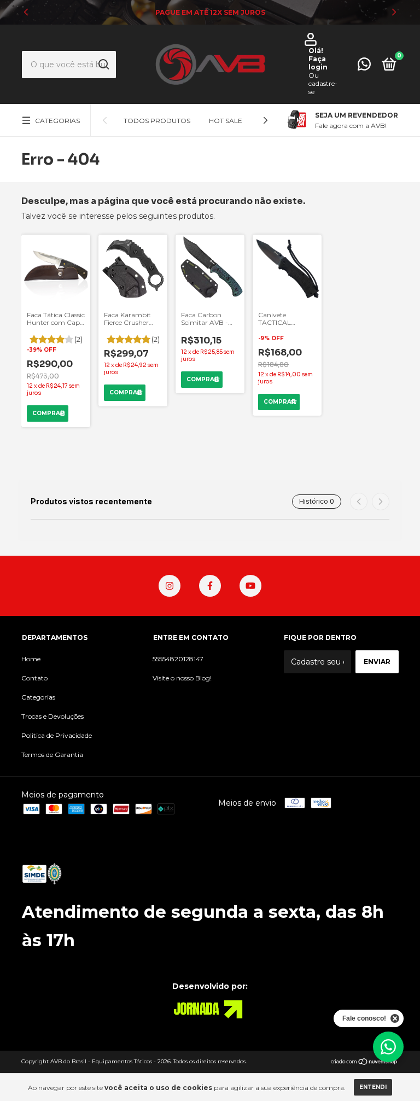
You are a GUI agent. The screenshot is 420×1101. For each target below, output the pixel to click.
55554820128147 (178, 659)
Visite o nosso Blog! (182, 678)
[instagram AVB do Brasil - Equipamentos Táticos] (169, 586)
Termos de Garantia (52, 754)
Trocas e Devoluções (52, 716)
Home (30, 659)
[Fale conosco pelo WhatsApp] (364, 66)
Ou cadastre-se (322, 83)
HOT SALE (225, 120)
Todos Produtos (157, 120)
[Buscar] (103, 64)
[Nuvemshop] (364, 1063)
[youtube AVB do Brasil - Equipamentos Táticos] (250, 586)
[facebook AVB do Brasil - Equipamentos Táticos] (210, 586)
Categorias (57, 120)
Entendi (373, 1087)
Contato (34, 678)
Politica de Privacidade (56, 735)
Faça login (318, 63)
